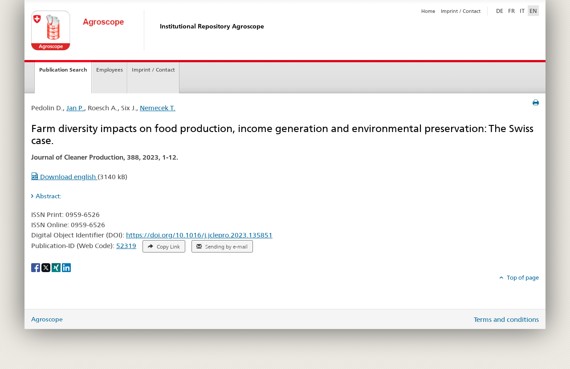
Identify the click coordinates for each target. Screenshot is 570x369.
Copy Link (167, 247)
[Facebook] (36, 266)
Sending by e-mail (226, 247)
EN (533, 10)
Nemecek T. (157, 108)
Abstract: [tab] (48, 196)
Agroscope (47, 319)
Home (428, 11)
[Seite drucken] (536, 103)
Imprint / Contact (460, 11)
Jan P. (75, 108)
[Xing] (57, 266)
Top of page (522, 277)
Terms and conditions (506, 319)
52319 (126, 245)
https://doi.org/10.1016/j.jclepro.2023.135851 (199, 235)
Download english (68, 176)
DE (500, 10)
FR (511, 10)
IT (522, 10)
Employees (109, 69)
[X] (46, 266)
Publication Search (63, 69)
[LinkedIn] (66, 266)
